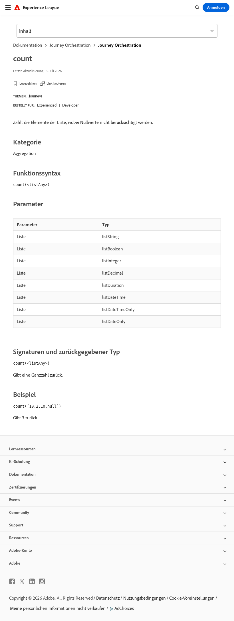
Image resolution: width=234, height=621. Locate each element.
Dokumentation (27, 45)
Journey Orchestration (70, 45)
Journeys (35, 96)
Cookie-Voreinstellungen (192, 598)
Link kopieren (56, 83)
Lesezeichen (28, 83)
